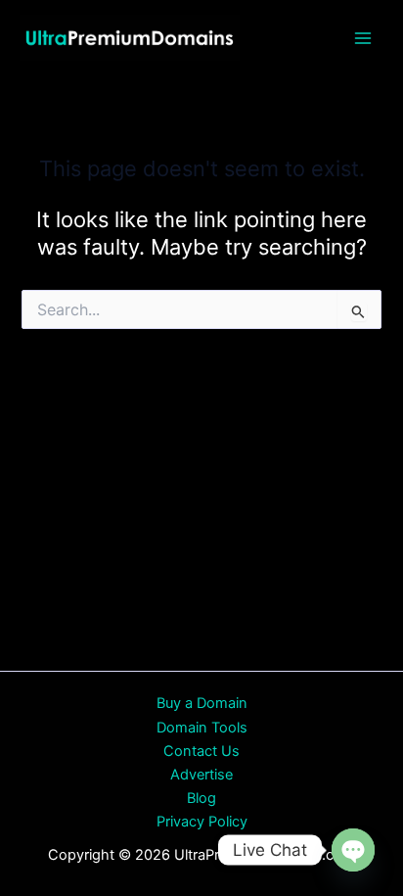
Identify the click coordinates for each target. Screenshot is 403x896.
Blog (201, 798)
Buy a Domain (202, 703)
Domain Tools (202, 727)
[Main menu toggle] (362, 38)
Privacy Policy (202, 821)
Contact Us (201, 751)
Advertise (201, 774)
